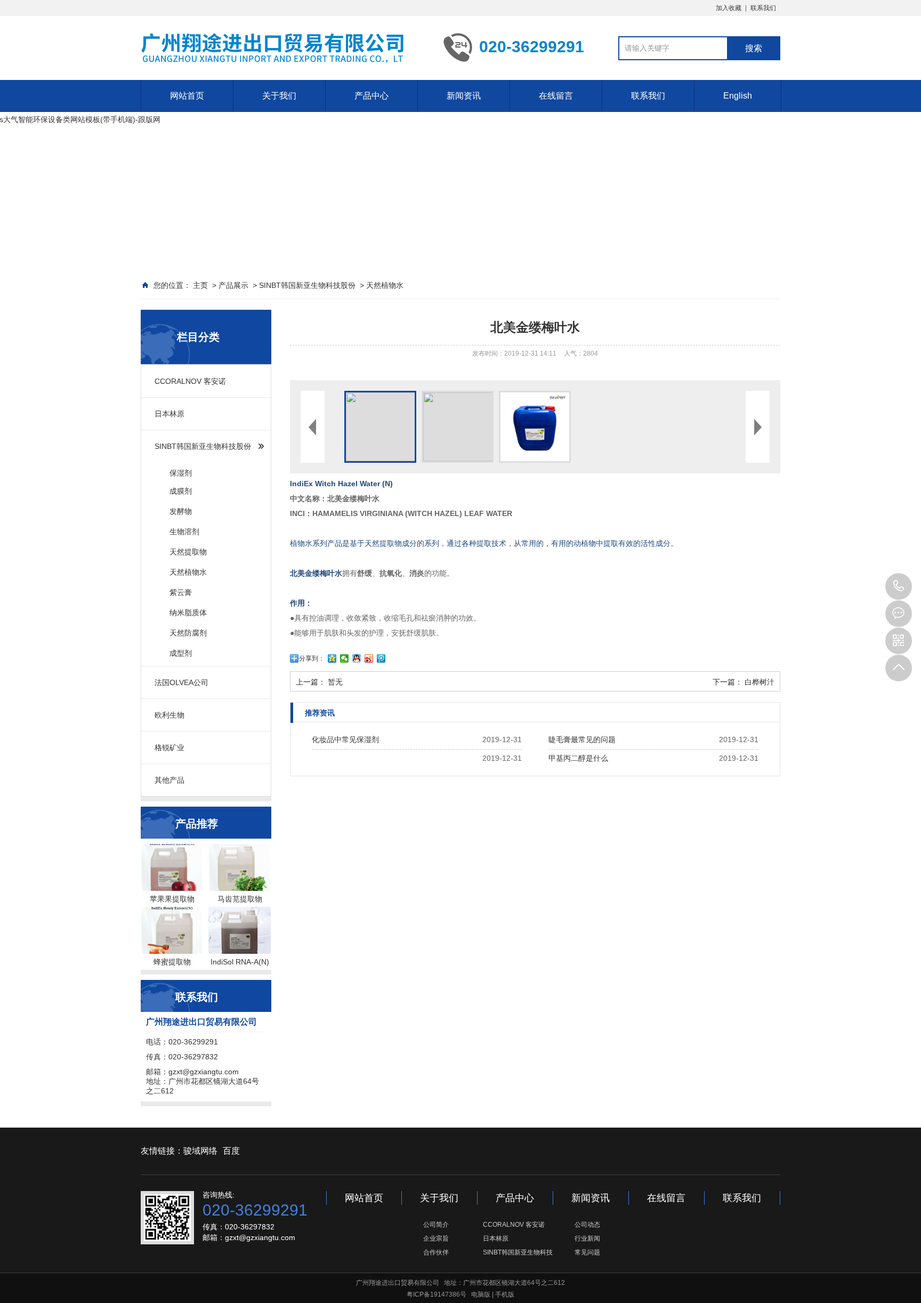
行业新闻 (587, 1238)
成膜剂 (180, 491)
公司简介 (436, 1224)
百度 (231, 1150)
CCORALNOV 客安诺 (190, 381)
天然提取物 (188, 552)
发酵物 (180, 511)
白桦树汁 (759, 682)
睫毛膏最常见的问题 (582, 739)
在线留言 (556, 95)
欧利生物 (169, 715)
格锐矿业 (169, 747)
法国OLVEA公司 (181, 682)
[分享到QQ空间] (332, 658)
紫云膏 (180, 592)
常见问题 (587, 1252)
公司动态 (587, 1224)
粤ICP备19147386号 (436, 1294)
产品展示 (233, 285)
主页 (200, 285)
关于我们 (279, 95)
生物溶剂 (184, 531)
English (737, 95)
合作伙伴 (436, 1252)
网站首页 (187, 95)
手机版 (504, 1294)
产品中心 (371, 95)
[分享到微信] (344, 658)
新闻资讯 (464, 95)
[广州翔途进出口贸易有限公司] (272, 47)
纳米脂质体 (188, 612)
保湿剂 (180, 473)
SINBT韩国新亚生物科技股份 (307, 285)
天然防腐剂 (188, 633)
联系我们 (763, 8)
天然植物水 (384, 285)
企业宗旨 (436, 1238)
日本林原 (169, 413)
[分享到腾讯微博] (381, 658)
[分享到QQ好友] (356, 658)
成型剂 (180, 653)
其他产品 (169, 780)
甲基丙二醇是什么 (578, 758)
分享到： (312, 658)
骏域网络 (200, 1150)
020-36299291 (898, 586)
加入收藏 (728, 8)
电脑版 (480, 1294)
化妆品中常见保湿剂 (345, 739)
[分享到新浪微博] (369, 658)
